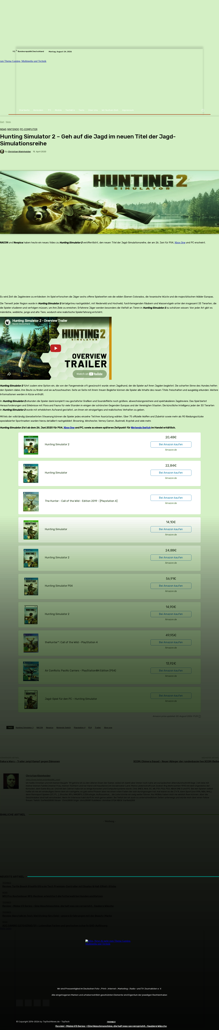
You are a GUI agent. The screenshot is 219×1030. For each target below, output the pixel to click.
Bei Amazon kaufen (171, 444)
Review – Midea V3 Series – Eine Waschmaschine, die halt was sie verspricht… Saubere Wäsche (111, 1026)
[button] (203, 110)
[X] (37, 1003)
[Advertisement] (109, 845)
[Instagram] (28, 1003)
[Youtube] (46, 1003)
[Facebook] (19, 1003)
